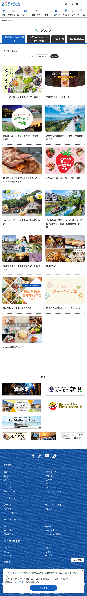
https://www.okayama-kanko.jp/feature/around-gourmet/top (65, 84)
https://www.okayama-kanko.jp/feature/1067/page (65, 125)
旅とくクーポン (10, 491)
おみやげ (56, 15)
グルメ (47, 15)
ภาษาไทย (8, 555)
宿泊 (73, 15)
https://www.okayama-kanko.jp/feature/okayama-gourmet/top (65, 255)
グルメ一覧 (59, 39)
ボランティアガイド (53, 491)
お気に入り (77, 4)
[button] (81, 560)
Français (49, 555)
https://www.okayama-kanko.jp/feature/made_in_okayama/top (22, 334)
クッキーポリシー (18, 582)
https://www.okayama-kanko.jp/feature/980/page (65, 167)
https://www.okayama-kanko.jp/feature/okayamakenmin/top (22, 295)
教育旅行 (49, 526)
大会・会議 (49, 530)
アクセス (81, 15)
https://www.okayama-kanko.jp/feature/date (22, 255)
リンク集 (49, 509)
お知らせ (49, 487)
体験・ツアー (36, 15)
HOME (4, 20)
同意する (43, 588)
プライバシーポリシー (54, 505)
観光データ (8, 534)
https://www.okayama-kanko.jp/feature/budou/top (22, 84)
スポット (25, 15)
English (7, 548)
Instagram (54, 456)
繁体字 (7, 552)
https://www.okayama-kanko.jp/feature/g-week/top (22, 125)
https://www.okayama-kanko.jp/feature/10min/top (65, 295)
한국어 (48, 552)
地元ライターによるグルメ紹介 (39, 39)
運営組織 (7, 505)
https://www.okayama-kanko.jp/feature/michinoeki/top (22, 211)
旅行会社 (7, 526)
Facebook (33, 456)
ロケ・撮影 (8, 530)
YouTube (47, 456)
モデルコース (13, 15)
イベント (65, 15)
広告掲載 (7, 509)
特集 (4, 15)
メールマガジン (10, 513)
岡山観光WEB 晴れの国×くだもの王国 (11, 4)
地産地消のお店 (77, 39)
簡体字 (48, 548)
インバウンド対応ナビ (54, 534)
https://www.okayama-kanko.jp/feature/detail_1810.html (22, 167)
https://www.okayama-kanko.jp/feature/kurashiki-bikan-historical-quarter (65, 211)
